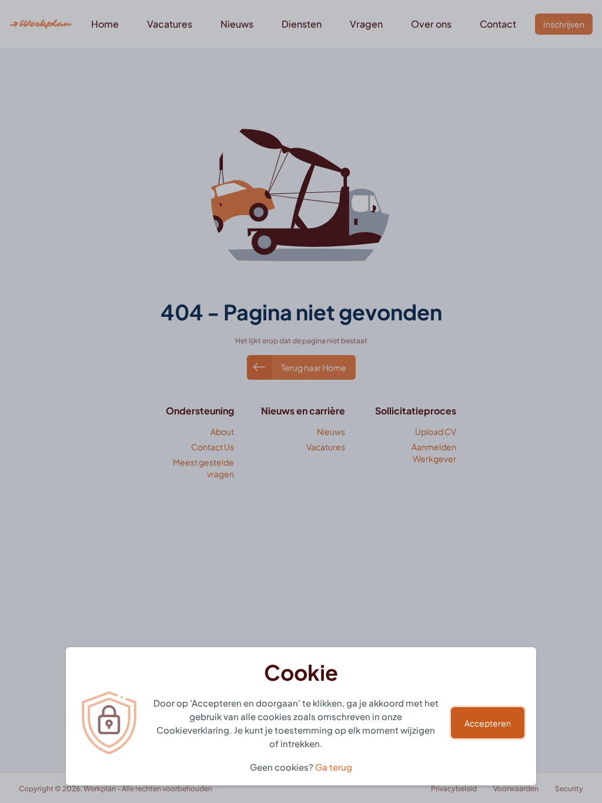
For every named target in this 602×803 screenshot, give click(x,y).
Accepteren (487, 723)
